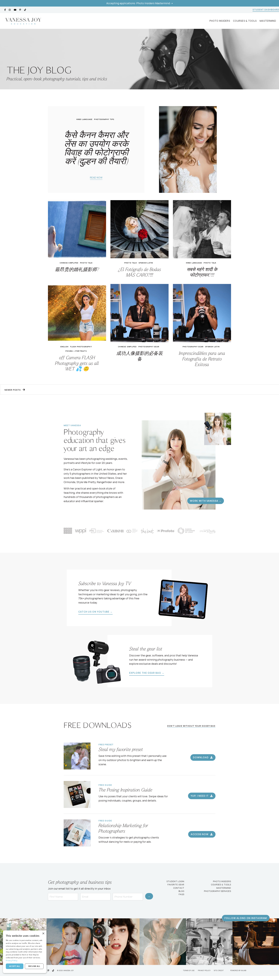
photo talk (86, 263)
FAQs (181, 894)
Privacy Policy (204, 970)
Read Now (96, 177)
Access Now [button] (200, 834)
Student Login (175, 881)
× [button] (43, 933)
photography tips (104, 119)
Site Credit (219, 970)
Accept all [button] (14, 966)
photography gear (148, 347)
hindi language (84, 119)
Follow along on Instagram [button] (246, 918)
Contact (178, 887)
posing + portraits (76, 351)
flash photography (81, 347)
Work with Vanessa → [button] (205, 500)
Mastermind (268, 20)
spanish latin (146, 263)
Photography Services (217, 891)
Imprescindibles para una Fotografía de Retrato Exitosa (202, 359)
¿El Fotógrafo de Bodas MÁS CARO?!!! (139, 273)
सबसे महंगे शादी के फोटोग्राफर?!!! (202, 273)
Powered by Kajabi (238, 970)
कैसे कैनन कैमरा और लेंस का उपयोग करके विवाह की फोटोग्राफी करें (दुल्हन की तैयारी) (96, 148)
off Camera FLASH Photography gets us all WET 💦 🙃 (77, 364)
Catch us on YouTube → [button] (95, 611)
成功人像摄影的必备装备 (139, 356)
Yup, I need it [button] (200, 795)
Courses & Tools (245, 20)
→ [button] (149, 896)
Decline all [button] (34, 966)
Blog (181, 891)
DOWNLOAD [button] (201, 757)
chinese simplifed (69, 263)
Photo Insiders (220, 20)
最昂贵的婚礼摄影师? (77, 270)
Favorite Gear (176, 884)
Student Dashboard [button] (266, 9)
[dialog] (24, 951)
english (64, 347)
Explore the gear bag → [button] (146, 672)
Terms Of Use (189, 970)
